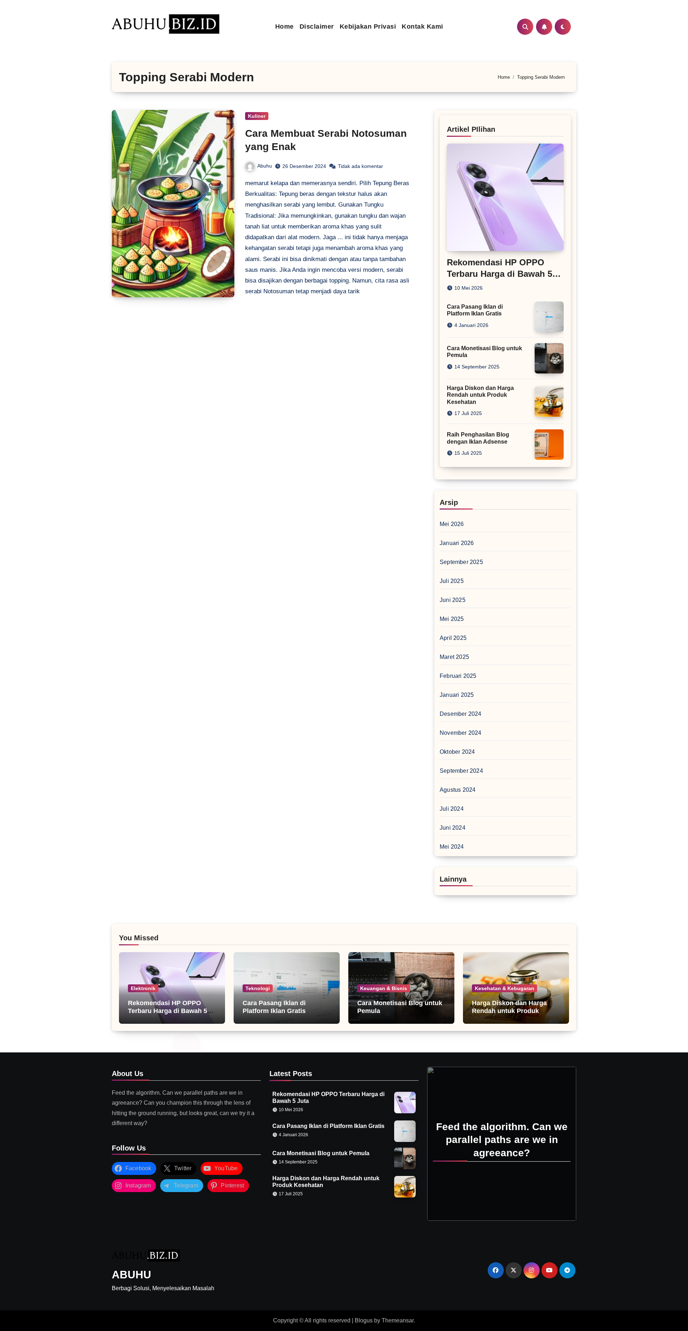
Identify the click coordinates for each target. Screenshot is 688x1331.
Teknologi (257, 988)
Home (284, 26)
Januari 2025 (457, 695)
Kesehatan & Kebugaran (504, 988)
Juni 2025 (452, 600)
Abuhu (264, 166)
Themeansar (398, 1320)
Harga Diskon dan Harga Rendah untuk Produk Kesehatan (480, 395)
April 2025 (453, 638)
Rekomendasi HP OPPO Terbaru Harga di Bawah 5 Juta (499, 273)
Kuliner (257, 116)
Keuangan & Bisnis (383, 988)
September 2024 (461, 771)
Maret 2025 (454, 657)
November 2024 (461, 733)
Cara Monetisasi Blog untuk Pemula (320, 1153)
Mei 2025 (452, 619)
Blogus (364, 1320)
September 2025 (461, 562)
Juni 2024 (452, 828)
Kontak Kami (422, 26)
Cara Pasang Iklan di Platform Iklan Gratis (274, 1006)
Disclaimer (317, 26)
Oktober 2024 (457, 752)
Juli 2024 (452, 809)
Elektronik (143, 988)
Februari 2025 (458, 676)
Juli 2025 (452, 581)
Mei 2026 (452, 524)
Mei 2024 (452, 847)
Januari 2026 (457, 543)
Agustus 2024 (458, 790)
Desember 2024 (461, 714)
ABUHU (131, 1275)
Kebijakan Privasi (368, 26)
